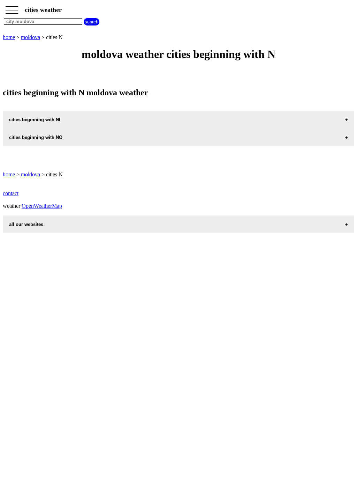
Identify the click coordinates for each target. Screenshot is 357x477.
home (9, 37)
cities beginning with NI (34, 119)
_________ (12, 7)
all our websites (26, 224)
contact (10, 193)
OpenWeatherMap (42, 206)
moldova (30, 37)
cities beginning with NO (35, 137)
